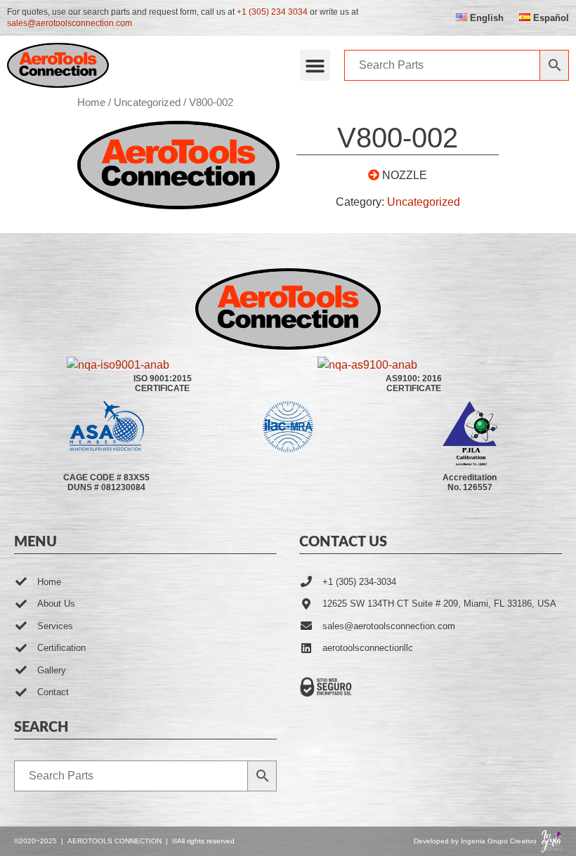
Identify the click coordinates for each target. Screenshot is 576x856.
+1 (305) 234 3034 (272, 12)
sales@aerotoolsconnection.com (69, 23)
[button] (315, 65)
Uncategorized (147, 102)
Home (91, 102)
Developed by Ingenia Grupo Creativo (475, 841)
